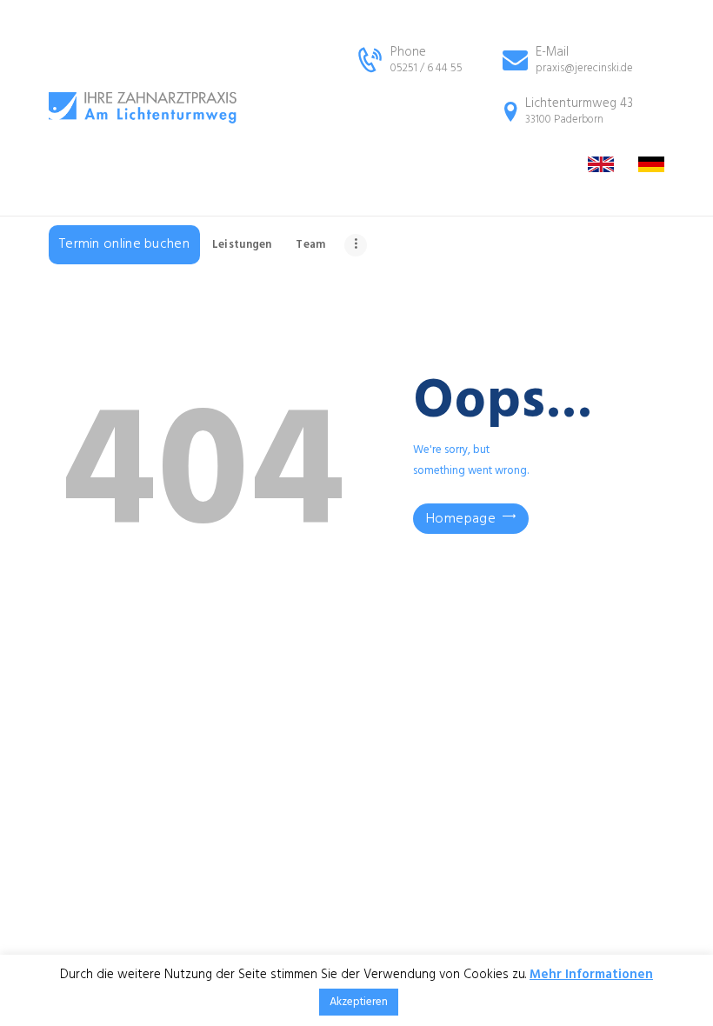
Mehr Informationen (591, 974)
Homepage (461, 519)
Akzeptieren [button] (359, 1002)
